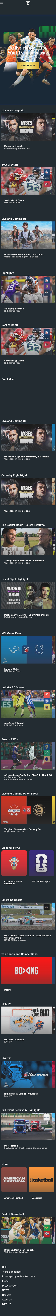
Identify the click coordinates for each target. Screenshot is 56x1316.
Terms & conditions (12, 1271)
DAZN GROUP (10, 1285)
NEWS (5, 1290)
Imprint (5, 1281)
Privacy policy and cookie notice (18, 1276)
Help (4, 1267)
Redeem (6, 1295)
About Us (7, 1299)
